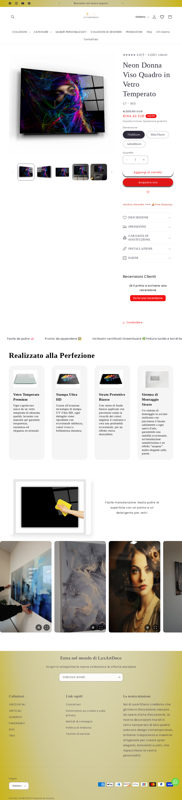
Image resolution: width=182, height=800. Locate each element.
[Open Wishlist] (162, 17)
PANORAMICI (17, 723)
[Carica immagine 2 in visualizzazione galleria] (44, 172)
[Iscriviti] (119, 677)
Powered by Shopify (43, 798)
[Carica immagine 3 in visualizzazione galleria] (62, 172)
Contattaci (73, 704)
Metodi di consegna (79, 721)
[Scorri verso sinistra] (13, 172)
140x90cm (134, 144)
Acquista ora (147, 182)
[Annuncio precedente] (59, 3)
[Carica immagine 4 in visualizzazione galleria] (80, 172)
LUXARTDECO (25, 798)
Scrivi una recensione (148, 298)
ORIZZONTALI (17, 704)
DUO (12, 729)
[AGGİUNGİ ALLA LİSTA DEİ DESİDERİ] (148, 192)
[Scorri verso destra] (112, 172)
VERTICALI (15, 711)
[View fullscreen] (46, 627)
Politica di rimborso (79, 727)
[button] (13, 17)
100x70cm (158, 134)
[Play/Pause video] (39, 627)
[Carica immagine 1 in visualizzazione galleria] (26, 172)
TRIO (12, 735)
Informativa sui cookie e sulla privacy (85, 713)
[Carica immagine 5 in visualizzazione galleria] (98, 172)
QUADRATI (15, 717)
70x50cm (133, 134)
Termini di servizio (78, 734)
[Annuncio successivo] (123, 3)
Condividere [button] (134, 322)
